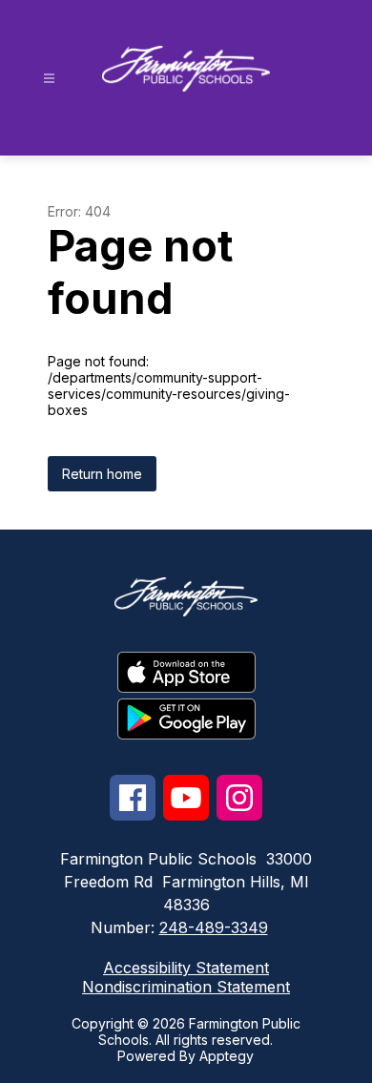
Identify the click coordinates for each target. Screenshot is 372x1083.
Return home (102, 474)
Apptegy (226, 1056)
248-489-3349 (213, 927)
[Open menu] (49, 79)
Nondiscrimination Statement (186, 986)
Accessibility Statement (186, 967)
